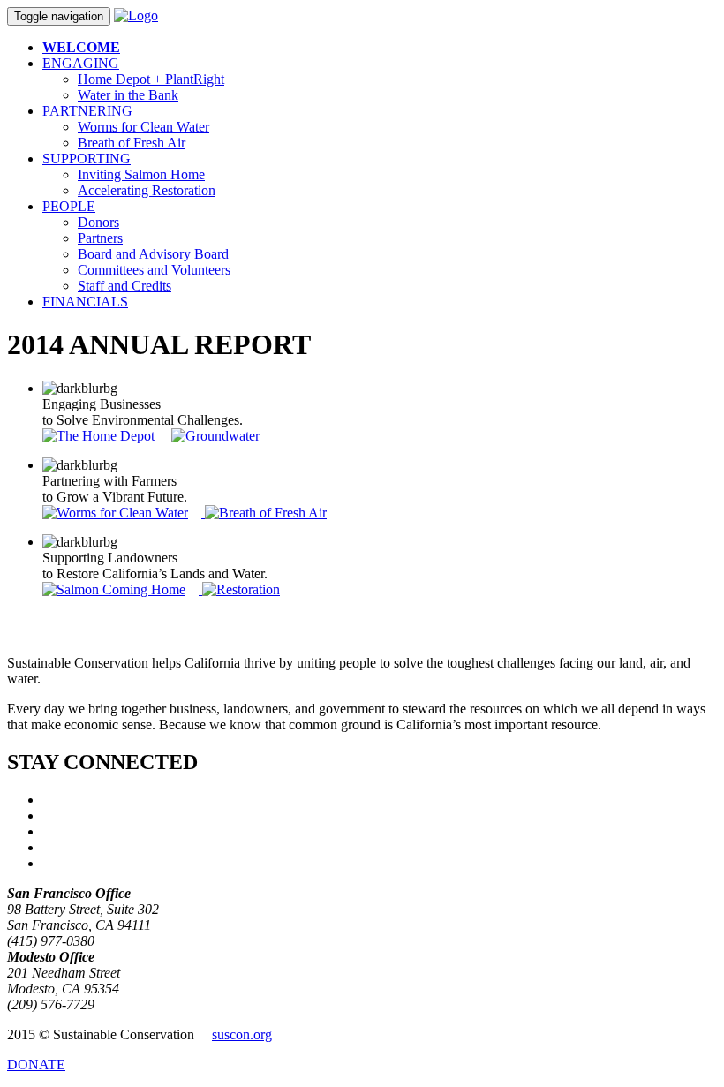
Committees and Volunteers (154, 269)
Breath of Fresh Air (131, 142)
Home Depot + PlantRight (151, 79)
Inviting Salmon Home (141, 174)
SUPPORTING (86, 158)
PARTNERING (87, 110)
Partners (100, 237)
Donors (98, 222)
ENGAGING (80, 63)
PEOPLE (68, 206)
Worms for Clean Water (143, 126)
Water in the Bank (128, 94)
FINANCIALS (85, 301)
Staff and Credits (124, 285)
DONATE (36, 1064)
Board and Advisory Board (153, 253)
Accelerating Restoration (146, 190)
